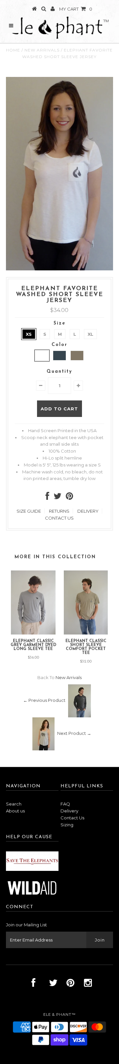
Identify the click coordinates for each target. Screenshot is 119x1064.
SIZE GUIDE (29, 511)
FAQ (65, 804)
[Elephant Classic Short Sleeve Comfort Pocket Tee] (86, 632)
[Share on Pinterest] (69, 497)
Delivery (69, 810)
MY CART (75, 9)
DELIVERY (88, 511)
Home (13, 50)
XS (29, 334)
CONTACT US (59, 518)
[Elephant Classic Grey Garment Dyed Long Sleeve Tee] (33, 632)
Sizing (66, 824)
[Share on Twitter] (57, 497)
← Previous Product (44, 700)
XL (90, 334)
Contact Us (72, 817)
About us (15, 810)
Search (13, 804)
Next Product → (74, 733)
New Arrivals (42, 50)
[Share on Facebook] (47, 497)
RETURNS (59, 511)
